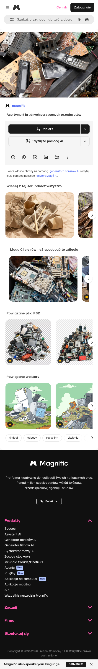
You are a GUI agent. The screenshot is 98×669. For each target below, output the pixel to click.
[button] (49, 501)
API (7, 590)
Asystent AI (13, 534)
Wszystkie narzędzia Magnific (26, 595)
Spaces (10, 529)
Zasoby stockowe (17, 556)
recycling (52, 438)
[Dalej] (92, 215)
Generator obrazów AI (20, 540)
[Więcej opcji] (67, 157)
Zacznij (11, 607)
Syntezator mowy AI (19, 551)
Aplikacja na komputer (25, 579)
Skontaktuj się (17, 633)
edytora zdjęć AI (46, 176)
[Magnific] (49, 464)
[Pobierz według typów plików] (85, 129)
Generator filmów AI (19, 545)
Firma (9, 620)
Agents (13, 568)
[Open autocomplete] (10, 19)
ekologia (73, 438)
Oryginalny (31, 39)
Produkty (12, 520)
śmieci (13, 438)
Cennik (62, 7)
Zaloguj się (82, 7)
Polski (49, 501)
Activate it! (76, 664)
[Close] (91, 664)
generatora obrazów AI (64, 171)
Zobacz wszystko (48, 186)
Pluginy (14, 573)
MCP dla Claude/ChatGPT (24, 562)
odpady (32, 438)
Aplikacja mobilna (18, 584)
